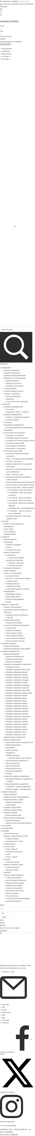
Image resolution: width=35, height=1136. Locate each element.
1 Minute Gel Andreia (13, 878)
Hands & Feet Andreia (13, 623)
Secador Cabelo (11, 420)
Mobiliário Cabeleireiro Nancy (16, 706)
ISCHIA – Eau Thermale (12, 573)
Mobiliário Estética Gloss (12, 810)
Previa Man (10, 466)
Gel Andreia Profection (14, 891)
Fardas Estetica (9, 571)
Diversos (7, 422)
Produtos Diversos (12, 550)
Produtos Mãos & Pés (11, 620)
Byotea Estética (9, 539)
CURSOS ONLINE (10, 534)
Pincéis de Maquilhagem (14, 599)
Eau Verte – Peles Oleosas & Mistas (18, 578)
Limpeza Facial (11, 581)
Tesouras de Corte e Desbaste (16, 401)
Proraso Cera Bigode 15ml (8, 289)
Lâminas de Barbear (13, 396)
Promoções (6, 826)
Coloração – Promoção (14, 435)
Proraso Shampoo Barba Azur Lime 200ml (10, 144)
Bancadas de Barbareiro (14, 656)
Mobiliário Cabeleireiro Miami (16, 703)
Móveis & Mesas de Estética (13, 818)
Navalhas (9, 399)
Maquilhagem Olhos (13, 597)
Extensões (7, 430)
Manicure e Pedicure (9, 604)
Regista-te (23, 1)
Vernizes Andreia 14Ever (14, 641)
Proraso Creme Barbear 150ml (9, 173)
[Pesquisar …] (1, 12)
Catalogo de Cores (12, 667)
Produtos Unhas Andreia (12, 875)
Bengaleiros (10, 753)
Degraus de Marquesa (13, 802)
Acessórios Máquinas (11, 373)
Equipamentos (9, 844)
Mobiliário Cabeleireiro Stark (16, 727)
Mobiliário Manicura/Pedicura (14, 737)
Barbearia (5, 368)
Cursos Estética (9, 532)
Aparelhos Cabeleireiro (12, 414)
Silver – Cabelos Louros (14, 474)
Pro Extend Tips (11, 896)
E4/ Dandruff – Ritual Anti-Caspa (20, 500)
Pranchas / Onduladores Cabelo (17, 417)
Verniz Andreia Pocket (13, 636)
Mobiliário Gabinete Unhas (13, 865)
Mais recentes (6, 54)
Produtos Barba (9, 388)
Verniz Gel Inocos (12, 862)
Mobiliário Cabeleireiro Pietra (16, 719)
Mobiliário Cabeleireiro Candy (16, 675)
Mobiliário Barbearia (8, 643)
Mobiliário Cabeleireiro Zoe (15, 734)
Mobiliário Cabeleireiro (9, 651)
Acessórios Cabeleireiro (12, 407)
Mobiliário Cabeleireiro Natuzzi (16, 708)
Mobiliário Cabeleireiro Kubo (16, 701)
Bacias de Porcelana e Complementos (19, 742)
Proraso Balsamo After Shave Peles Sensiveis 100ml (10, 203)
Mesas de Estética (12, 820)
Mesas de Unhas (11, 870)
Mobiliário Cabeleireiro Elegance (17, 685)
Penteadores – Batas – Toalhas (16, 412)
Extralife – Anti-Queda (13, 461)
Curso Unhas (8, 529)
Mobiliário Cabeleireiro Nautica (16, 711)
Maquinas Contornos (13, 383)
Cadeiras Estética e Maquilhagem (15, 797)
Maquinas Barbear (12, 381)
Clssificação (6, 51)
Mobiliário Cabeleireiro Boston (16, 672)
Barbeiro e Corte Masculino (13, 524)
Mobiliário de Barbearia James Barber (17, 649)
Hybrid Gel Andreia (12, 630)
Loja (1, 31)
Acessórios (10, 555)
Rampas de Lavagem (13, 662)
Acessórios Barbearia (11, 370)
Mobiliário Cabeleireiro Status (16, 729)
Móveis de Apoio (12, 763)
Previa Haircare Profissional (13, 433)
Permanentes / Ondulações (15, 448)
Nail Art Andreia (11, 893)
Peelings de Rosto (12, 584)
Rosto (8, 602)
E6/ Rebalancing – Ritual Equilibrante (21, 508)
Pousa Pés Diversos (13, 768)
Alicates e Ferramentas (11, 607)
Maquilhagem (8, 591)
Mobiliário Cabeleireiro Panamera (17, 716)
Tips (7, 854)
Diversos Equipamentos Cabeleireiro (18, 427)
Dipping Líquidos (12, 839)
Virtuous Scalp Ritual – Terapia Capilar (19, 487)
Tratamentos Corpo (13, 586)
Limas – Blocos (11, 849)
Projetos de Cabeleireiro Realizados (16, 776)
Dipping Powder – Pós (13, 841)
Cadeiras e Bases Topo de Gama (20, 758)
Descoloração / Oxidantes (15, 446)
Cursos (4, 521)
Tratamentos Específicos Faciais (17, 589)
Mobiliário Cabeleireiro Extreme (17, 688)
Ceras (8, 547)
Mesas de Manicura (12, 815)
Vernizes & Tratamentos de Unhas (15, 625)
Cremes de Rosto (12, 576)
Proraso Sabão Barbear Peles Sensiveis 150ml (10, 317)
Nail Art (6, 872)
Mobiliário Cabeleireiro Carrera (16, 677)
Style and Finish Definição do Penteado (19, 482)
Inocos (6, 859)
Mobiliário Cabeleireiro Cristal (16, 682)
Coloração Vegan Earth (14, 443)
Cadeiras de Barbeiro (11, 646)
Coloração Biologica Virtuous (16, 438)
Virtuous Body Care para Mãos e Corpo (19, 485)
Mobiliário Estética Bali (12, 807)
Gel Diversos (8, 846)
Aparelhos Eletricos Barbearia (14, 375)
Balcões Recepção (12, 745)
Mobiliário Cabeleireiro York (15, 732)
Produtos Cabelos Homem (13, 391)
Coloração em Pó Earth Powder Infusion (20, 440)
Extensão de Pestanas (11, 568)
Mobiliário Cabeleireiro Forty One (17, 690)
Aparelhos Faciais (14, 565)
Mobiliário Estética (8, 792)
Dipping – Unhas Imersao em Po (15, 836)
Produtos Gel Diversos (14, 852)
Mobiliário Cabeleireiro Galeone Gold (18, 693)
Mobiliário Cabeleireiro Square (16, 724)
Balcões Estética (9, 794)
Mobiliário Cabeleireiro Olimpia (16, 714)
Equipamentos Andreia (14, 885)
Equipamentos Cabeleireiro (13, 425)
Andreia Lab (10, 628)
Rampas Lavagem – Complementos (18, 789)
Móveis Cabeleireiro (11, 740)
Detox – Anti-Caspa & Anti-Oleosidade (19, 459)
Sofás (8, 774)
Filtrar (4, 917)
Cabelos (4, 404)
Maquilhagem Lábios (13, 594)
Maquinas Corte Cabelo (14, 386)
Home (2, 26)
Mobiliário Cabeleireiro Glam (16, 698)
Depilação (7, 542)
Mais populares (7, 49)
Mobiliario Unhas (9, 813)
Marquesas (10, 805)
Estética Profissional (11, 552)
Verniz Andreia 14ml (13, 633)
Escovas (9, 409)
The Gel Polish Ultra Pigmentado (17, 898)
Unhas (4, 831)
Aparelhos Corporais (16, 563)
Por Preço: (5, 56)
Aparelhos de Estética (13, 560)
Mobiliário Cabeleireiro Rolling (16, 721)
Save (6, 64)
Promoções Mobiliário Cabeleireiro (16, 784)
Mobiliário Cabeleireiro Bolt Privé (17, 669)
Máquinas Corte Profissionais (14, 378)
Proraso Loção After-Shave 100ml (9, 233)
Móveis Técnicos (12, 766)
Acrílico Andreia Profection (15, 880)
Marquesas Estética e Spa (13, 800)
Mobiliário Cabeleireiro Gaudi (16, 695)
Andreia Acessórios (10, 833)
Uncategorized (7, 828)
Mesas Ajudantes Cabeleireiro (16, 760)
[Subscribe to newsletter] (13, 988)
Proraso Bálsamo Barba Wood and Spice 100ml (10, 84)
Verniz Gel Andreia (12, 901)
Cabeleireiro (8, 526)
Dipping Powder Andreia (14, 883)
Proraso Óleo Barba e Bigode (9, 262)
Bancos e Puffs (11, 750)
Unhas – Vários (11, 857)
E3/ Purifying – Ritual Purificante (19, 498)
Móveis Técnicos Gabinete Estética (18, 823)
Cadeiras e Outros (12, 867)
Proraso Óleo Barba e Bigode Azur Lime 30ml (9, 115)
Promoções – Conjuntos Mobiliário (18, 787)
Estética (4, 537)
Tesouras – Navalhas (11, 394)
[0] (1, 15)
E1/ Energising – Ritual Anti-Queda (20, 490)
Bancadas (9, 747)
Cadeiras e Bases (12, 755)
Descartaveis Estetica (16, 558)
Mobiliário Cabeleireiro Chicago (17, 680)
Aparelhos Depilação (13, 545)
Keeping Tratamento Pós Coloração (18, 464)
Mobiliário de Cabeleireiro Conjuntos (16, 664)
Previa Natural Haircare (12, 451)
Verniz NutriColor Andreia (15, 638)
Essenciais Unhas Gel (13, 888)
